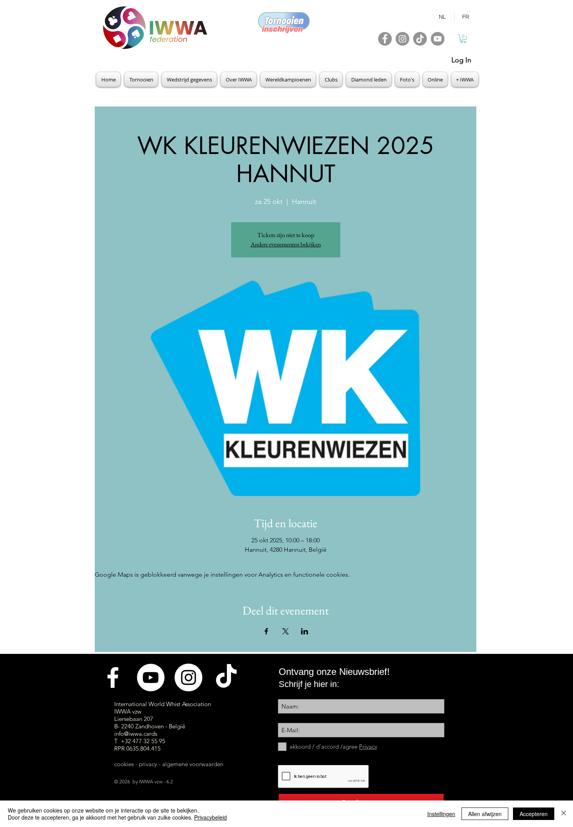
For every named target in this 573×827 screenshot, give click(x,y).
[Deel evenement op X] (285, 631)
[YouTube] (437, 39)
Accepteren (534, 814)
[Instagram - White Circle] (188, 677)
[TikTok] (420, 39)
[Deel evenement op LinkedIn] (304, 631)
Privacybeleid (210, 817)
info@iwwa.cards (135, 733)
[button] (463, 38)
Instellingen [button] (441, 814)
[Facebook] (385, 39)
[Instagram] (402, 39)
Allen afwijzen (485, 814)
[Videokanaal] (150, 677)
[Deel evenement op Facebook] (266, 631)
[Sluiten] (563, 814)
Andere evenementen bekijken (286, 244)
